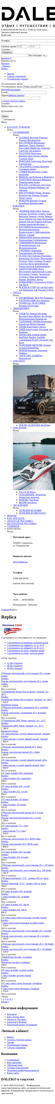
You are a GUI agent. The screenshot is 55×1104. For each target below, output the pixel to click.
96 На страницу (15, 668)
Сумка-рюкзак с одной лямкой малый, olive (23, 765)
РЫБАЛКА (18, 206)
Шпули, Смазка (26, 235)
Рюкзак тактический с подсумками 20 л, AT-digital (26, 949)
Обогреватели (33, 140)
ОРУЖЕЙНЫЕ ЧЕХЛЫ (31, 298)
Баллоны (34, 137)
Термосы (23, 187)
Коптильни (39, 143)
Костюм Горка (26, 316)
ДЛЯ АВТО (19, 361)
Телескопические (27, 245)
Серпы (28, 198)
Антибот (5, 49)
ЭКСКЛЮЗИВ (20, 505)
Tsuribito (40, 337)
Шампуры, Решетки (40, 148)
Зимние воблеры (43, 221)
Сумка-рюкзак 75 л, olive (13, 831)
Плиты (22, 140)
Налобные (24, 203)
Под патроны (43, 300)
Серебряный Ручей (28, 340)
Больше (42, 224)
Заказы (10, 73)
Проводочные (26, 232)
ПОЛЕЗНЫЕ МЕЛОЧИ (30, 345)
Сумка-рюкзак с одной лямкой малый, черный (24, 739)
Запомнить (9, 119)
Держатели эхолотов (29, 497)
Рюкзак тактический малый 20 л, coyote (21, 818)
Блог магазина (14, 1062)
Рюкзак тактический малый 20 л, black (20, 752)
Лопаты (43, 195)
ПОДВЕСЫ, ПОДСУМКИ (32, 303)
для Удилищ (39, 290)
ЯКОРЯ (23, 502)
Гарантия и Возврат (17, 1022)
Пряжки (23, 353)
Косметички (33, 171)
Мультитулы (25, 195)
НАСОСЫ (24, 492)
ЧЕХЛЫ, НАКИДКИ (29, 425)
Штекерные (40, 242)
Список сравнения (16, 76)
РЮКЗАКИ (24, 161)
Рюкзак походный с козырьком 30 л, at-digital (23, 712)
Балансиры (48, 219)
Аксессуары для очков (36, 329)
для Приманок (26, 290)
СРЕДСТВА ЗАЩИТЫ (30, 355)
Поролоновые (26, 240)
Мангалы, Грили (27, 145)
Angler (42, 334)
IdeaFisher (23, 337)
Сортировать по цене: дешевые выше (25, 650)
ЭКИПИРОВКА (21, 308)
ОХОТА (17, 292)
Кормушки (24, 258)
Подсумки (33, 306)
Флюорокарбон (42, 266)
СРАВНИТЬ (13, 526)
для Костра (34, 185)
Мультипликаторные (29, 229)
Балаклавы (46, 321)
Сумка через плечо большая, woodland (20, 988)
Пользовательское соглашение (22, 1024)
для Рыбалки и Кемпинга (41, 177)
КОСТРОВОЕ (26, 143)
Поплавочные (26, 253)
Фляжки (32, 187)
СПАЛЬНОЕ (25, 166)
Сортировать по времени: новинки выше (27, 642)
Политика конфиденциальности (23, 1070)
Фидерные (38, 253)
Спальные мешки (27, 169)
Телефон (5, 40)
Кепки (32, 324)
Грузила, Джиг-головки (30, 261)
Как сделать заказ (15, 1017)
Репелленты (25, 358)
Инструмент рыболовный (32, 271)
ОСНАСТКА (25, 256)
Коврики (44, 166)
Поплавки (46, 256)
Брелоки (33, 200)
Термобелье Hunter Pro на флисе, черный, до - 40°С (26, 699)
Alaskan (35, 334)
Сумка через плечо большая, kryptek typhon (22, 923)
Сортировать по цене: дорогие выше (25, 653)
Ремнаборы (33, 348)
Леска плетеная (26, 266)
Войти (4, 89)
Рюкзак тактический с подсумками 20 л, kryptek (25, 936)
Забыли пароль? (16, 95)
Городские (35, 161)
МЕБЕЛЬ (23, 177)
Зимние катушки (33, 219)
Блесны (37, 237)
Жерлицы (23, 216)
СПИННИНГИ (26, 242)
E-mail (4, 92)
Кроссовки (32, 327)
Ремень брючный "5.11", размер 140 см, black (23, 883)
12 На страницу (15, 663)
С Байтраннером (41, 232)
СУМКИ (23, 171)
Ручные (42, 200)
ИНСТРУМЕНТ (27, 193)
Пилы (22, 198)
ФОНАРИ (24, 200)
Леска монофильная (38, 263)
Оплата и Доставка (16, 1019)
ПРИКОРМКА (26, 282)
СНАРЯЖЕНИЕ (21, 132)
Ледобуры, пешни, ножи (39, 214)
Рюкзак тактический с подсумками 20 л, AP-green (26, 870)
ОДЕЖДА (24, 313)
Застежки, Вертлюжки (41, 258)
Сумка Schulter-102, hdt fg (14, 910)
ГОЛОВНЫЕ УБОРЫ (30, 321)
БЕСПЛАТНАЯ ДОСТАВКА (22, 523)
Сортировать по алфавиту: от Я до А (25, 648)
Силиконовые (40, 240)
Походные (35, 153)
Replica (32, 337)
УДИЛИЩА (25, 250)
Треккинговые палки (29, 182)
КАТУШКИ (25, 227)
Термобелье (41, 319)
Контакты (12, 1014)
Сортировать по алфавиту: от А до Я (25, 645)
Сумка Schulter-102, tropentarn (16, 778)
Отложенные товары (17, 79)
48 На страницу (15, 665)
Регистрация (14, 89)
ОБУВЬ (22, 327)
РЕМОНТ (24, 500)
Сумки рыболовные (37, 277)
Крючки (36, 256)
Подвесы (23, 306)
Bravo (32, 492)
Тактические (25, 164)
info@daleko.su (20, 562)
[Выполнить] (52, 87)
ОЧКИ (22, 329)
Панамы (40, 324)
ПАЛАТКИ (24, 153)
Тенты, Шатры (40, 156)
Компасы (46, 179)
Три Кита (23, 284)
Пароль (5, 95)
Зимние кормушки (28, 224)
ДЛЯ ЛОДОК (20, 428)
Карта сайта (13, 1073)
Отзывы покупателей (17, 1067)
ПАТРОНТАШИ (27, 300)
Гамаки (36, 166)
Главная (5, 609)
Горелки (43, 137)
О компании (13, 1060)
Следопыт (43, 340)
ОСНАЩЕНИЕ (26, 494)
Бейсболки (24, 324)
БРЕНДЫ (12, 515)
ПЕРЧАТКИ (25, 334)
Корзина (5, 63)
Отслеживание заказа (12, 86)
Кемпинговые (26, 156)
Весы (41, 269)
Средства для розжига (30, 150)
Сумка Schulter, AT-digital (13, 804)
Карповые (36, 250)
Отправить (7, 52)
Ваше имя (6, 35)
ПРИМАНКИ (26, 237)
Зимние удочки (36, 216)
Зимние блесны (26, 221)
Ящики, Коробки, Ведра (31, 279)
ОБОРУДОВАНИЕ (28, 269)
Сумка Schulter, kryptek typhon (16, 975)
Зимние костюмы (38, 313)
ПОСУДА (24, 185)
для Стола (45, 185)
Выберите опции (9, 705)
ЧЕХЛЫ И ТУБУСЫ (29, 287)
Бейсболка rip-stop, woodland (15, 962)
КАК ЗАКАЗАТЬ (15, 518)
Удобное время (8, 46)
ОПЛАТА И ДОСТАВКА (20, 521)
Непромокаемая (27, 319)
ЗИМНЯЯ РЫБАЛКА (30, 211)
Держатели (40, 494)
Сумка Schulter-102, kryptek (14, 857)
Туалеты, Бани (26, 158)
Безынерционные (40, 227)
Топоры (35, 195)
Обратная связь (14, 1065)
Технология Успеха (44, 282)
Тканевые (48, 298)
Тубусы (50, 290)
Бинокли (36, 179)
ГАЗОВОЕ (24, 137)
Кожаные (32, 350)
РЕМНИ (23, 350)
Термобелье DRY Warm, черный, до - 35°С (22, 726)
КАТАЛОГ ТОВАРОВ (18, 127)
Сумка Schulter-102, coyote (14, 791)
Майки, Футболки (42, 316)
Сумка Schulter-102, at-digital (15, 896)
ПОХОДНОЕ (25, 179)
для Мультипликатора (29, 246)
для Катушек (46, 287)
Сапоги (42, 327)
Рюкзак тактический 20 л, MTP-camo (19, 844)
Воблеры (45, 237)
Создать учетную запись (13, 101)
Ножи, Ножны (42, 193)
